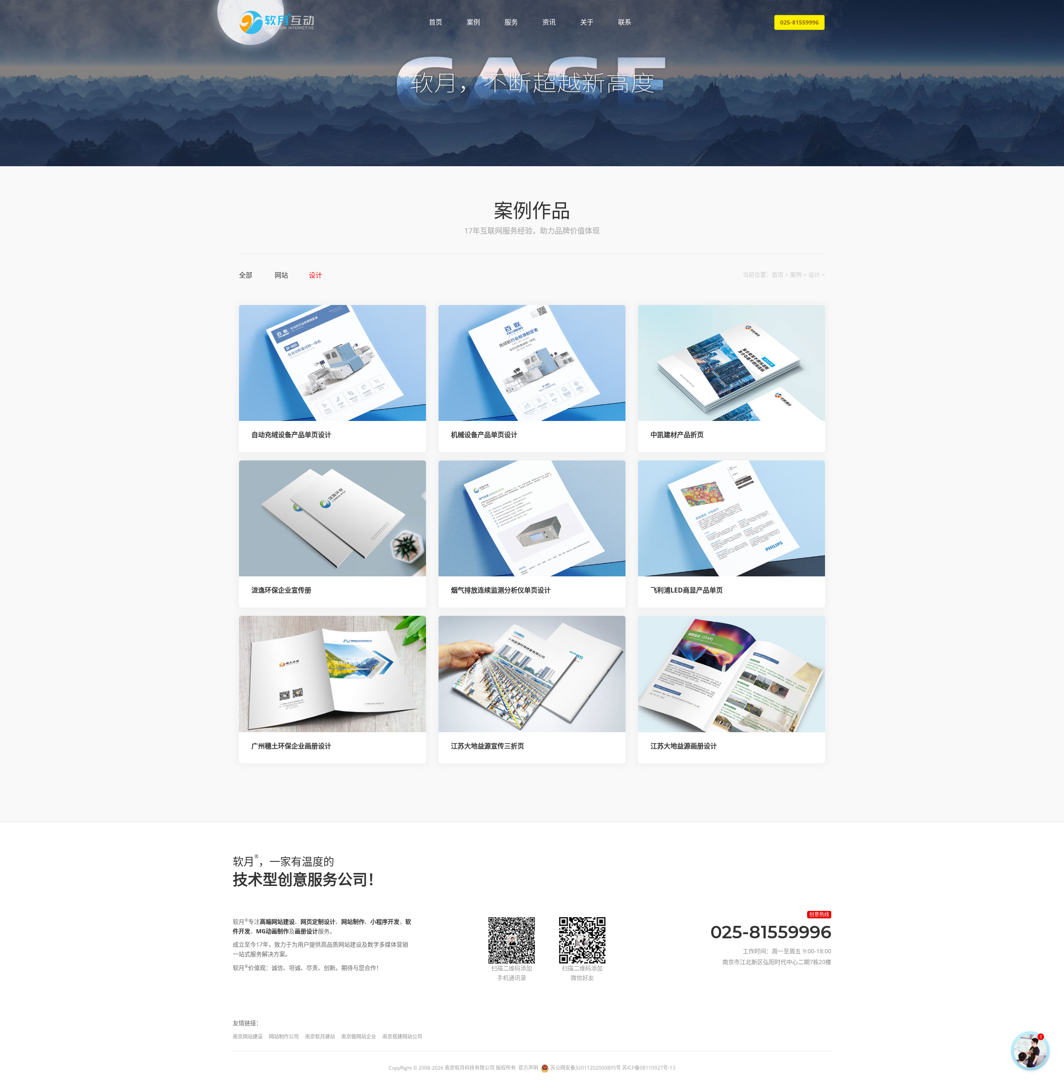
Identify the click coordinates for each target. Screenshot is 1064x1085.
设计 (315, 275)
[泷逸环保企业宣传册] (332, 518)
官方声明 (528, 1067)
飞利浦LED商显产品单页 (686, 590)
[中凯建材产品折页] (731, 363)
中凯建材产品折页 (677, 434)
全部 (245, 275)
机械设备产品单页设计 (484, 434)
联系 (624, 22)
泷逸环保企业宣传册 (281, 590)
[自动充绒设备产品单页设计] (332, 363)
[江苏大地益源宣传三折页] (532, 674)
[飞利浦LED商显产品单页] (731, 518)
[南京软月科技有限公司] (276, 22)
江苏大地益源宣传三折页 (487, 745)
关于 (587, 22)
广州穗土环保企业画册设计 (291, 745)
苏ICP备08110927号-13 (648, 1067)
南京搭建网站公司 (402, 1036)
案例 (473, 22)
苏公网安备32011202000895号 (585, 1067)
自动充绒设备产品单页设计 (291, 434)
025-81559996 (799, 22)
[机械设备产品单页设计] (532, 363)
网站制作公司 (284, 1036)
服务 (511, 22)
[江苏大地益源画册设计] (731, 674)
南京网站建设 (248, 1036)
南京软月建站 (320, 1036)
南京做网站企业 (358, 1036)
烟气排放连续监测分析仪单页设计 (501, 590)
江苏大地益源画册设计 (683, 745)
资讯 (549, 22)
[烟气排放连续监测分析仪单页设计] (532, 518)
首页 (435, 22)
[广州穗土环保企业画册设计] (332, 674)
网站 (281, 275)
